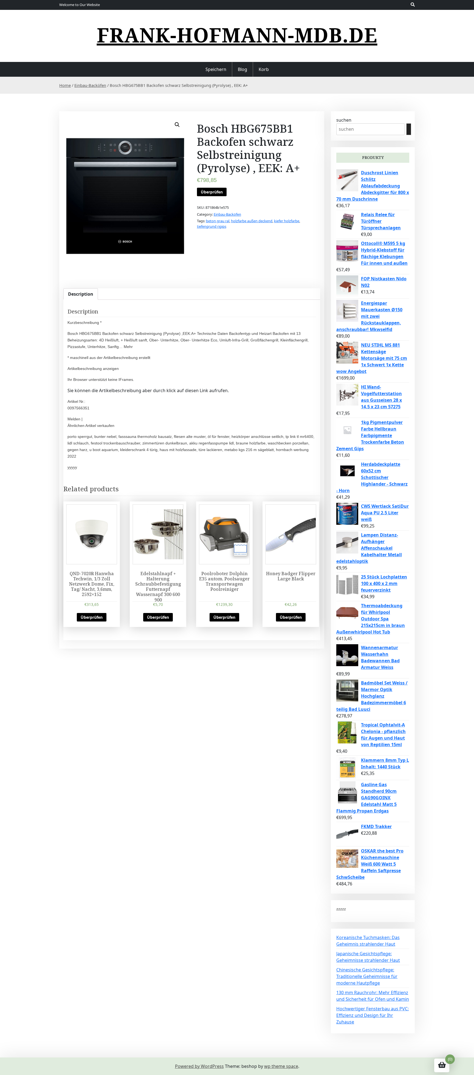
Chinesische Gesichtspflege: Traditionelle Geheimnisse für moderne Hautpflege (366, 976)
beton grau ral (217, 220)
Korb (264, 69)
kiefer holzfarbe (286, 220)
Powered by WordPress (199, 1066)
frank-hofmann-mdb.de (237, 34)
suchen (343, 120)
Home (65, 85)
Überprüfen (212, 192)
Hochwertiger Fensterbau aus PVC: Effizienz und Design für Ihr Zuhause (372, 1015)
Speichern (215, 69)
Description (80, 294)
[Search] (408, 129)
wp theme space (281, 1066)
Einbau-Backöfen (90, 85)
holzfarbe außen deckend (251, 220)
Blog (242, 69)
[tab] (80, 294)
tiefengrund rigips (211, 226)
